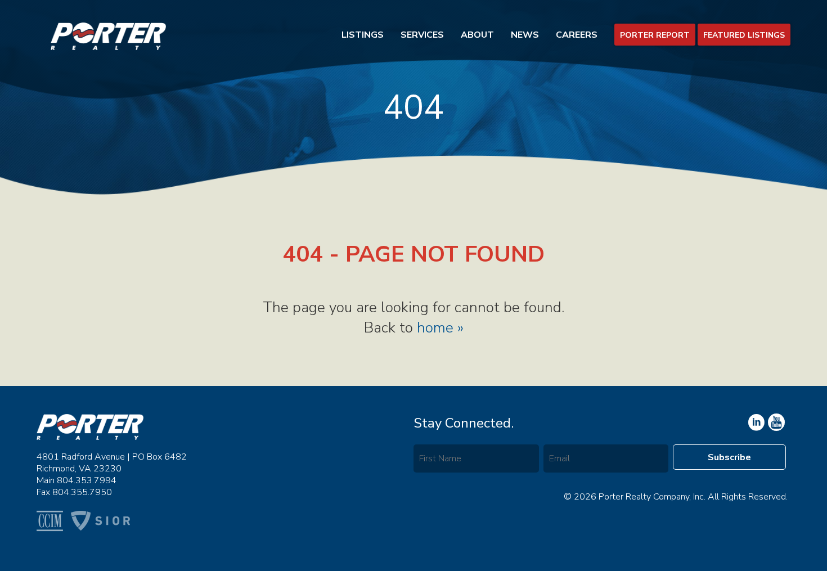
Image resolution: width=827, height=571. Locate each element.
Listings (362, 35)
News (525, 35)
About (477, 35)
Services (422, 35)
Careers (576, 35)
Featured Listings (744, 35)
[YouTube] (756, 422)
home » (440, 328)
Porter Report (655, 35)
